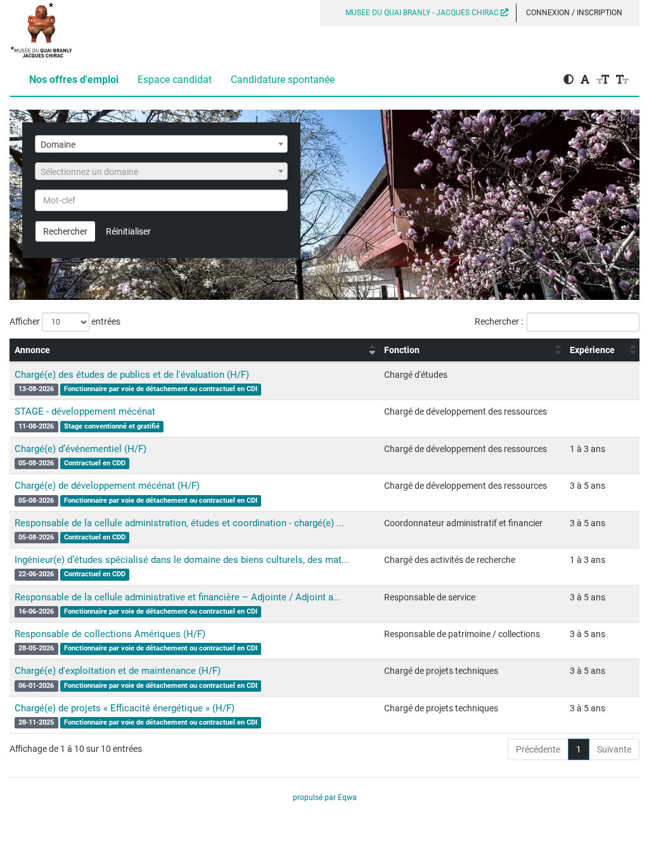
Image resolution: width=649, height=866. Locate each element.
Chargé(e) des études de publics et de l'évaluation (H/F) (132, 374)
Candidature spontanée (283, 80)
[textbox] (161, 172)
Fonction (402, 350)
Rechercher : (499, 321)
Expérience (592, 350)
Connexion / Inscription (574, 12)
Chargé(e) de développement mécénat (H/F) (107, 485)
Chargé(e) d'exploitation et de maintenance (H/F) (118, 670)
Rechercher (65, 231)
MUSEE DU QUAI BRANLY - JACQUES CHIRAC (423, 12)
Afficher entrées (65, 321)
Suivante (614, 749)
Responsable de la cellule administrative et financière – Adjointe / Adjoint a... (178, 597)
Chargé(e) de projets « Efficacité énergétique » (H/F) (125, 708)
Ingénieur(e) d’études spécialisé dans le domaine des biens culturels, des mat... (182, 559)
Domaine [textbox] (58, 144)
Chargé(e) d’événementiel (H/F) (80, 449)
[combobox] (161, 144)
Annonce (32, 350)
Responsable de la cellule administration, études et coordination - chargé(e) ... (179, 523)
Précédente (538, 749)
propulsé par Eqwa (325, 797)
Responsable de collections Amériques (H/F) (110, 634)
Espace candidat (175, 80)
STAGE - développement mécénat (85, 411)
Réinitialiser (128, 231)
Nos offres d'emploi (74, 80)
